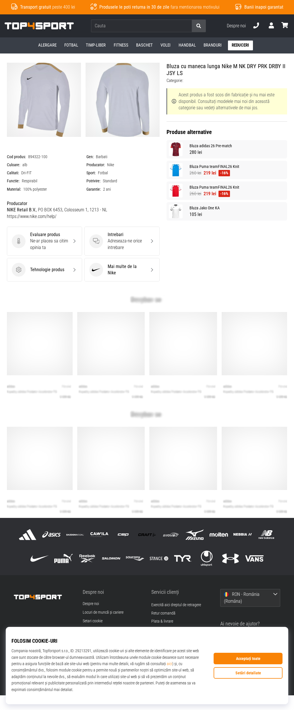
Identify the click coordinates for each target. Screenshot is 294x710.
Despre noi (236, 25)
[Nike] (39, 559)
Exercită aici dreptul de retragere (176, 604)
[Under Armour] (231, 559)
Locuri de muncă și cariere (103, 613)
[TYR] (183, 559)
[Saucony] (135, 559)
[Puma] (63, 559)
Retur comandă (163, 613)
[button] (187, 26)
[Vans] (254, 559)
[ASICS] (51, 534)
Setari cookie (92, 621)
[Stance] (159, 559)
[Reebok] (87, 559)
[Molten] (219, 534)
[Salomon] (111, 559)
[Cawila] (99, 534)
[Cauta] (199, 26)
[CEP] (123, 534)
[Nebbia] (242, 534)
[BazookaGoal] (75, 534)
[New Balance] (266, 534)
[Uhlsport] (206, 559)
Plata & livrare (162, 621)
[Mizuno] (195, 534)
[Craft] (147, 534)
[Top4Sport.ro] (44, 597)
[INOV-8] (171, 534)
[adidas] (27, 534)
